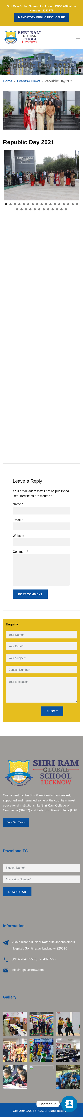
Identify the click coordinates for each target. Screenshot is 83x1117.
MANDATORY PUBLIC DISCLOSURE (41, 17)
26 (53, 209)
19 (21, 209)
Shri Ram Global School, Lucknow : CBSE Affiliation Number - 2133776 (41, 8)
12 (55, 204)
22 (35, 209)
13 (59, 204)
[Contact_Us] (69, 1104)
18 (17, 209)
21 (30, 209)
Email (18, 520)
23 (39, 209)
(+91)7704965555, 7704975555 (34, 959)
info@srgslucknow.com (28, 969)
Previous (9, 175)
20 (26, 209)
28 (61, 209)
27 (57, 209)
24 (44, 209)
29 (66, 209)
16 (73, 204)
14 (64, 204)
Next (73, 175)
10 (46, 204)
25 (48, 209)
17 (77, 204)
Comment (20, 551)
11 (50, 204)
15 (68, 204)
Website (18, 535)
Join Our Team (16, 822)
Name (18, 504)
